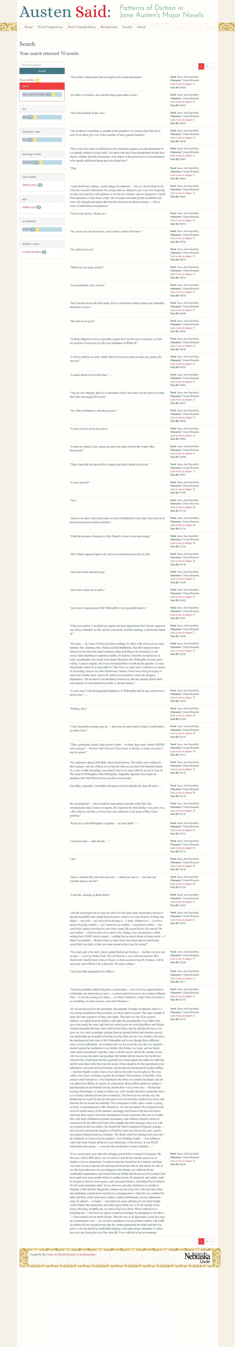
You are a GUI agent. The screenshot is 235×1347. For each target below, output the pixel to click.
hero (24, 139)
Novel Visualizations (81, 27)
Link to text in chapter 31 (182, 901)
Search (127, 27)
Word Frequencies (50, 27)
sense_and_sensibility (34, 94)
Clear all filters (28, 80)
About (141, 27)
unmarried (27, 162)
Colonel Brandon (31, 251)
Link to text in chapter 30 (182, 715)
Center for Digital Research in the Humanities (71, 1254)
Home (29, 27)
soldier (25, 229)
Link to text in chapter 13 (182, 220)
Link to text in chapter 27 (182, 578)
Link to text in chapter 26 (182, 489)
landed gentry (29, 184)
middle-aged (29, 207)
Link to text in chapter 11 (182, 83)
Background (109, 27)
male (24, 117)
